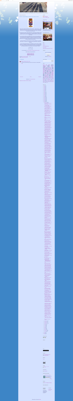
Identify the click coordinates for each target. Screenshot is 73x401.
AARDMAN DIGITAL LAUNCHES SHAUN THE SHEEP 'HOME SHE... (47, 260)
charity (48, 73)
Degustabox (46, 75)
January (45, 331)
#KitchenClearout (46, 77)
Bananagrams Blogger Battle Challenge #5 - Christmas (47, 292)
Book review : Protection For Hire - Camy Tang (47, 252)
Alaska (46, 82)
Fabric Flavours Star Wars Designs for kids (47, 191)
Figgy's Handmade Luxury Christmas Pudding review (47, 204)
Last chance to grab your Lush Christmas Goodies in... (48, 159)
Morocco (44, 82)
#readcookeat (51, 77)
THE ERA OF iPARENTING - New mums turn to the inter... (47, 179)
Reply (22, 63)
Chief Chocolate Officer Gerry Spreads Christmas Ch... (47, 219)
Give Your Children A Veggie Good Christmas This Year (47, 298)
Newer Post (21, 76)
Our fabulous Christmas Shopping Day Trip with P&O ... (48, 302)
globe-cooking (49, 68)
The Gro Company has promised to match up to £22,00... (47, 174)
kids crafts (44, 71)
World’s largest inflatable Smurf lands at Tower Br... (47, 288)
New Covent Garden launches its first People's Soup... (48, 182)
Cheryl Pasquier (46, 16)
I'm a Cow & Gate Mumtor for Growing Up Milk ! (47, 180)
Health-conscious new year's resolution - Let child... (47, 156)
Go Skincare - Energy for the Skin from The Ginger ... (47, 312)
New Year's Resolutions (49, 80)
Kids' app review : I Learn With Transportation (48, 246)
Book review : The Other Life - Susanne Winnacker (48, 163)
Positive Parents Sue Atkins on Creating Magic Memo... (48, 269)
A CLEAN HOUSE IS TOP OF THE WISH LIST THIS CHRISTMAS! (47, 170)
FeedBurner (49, 56)
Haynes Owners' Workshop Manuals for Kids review (47, 305)
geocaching (44, 78)
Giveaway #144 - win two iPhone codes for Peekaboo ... (48, 317)
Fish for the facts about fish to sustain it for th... (47, 188)
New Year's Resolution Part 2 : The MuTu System (48, 105)
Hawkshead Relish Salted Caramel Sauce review (47, 283)
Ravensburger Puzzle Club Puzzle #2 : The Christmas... (48, 164)
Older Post (40, 76)
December (45, 102)
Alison (22, 61)
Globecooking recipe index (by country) (47, 48)
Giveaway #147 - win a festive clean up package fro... (47, 194)
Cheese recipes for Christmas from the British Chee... (47, 148)
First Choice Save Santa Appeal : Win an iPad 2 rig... (48, 263)
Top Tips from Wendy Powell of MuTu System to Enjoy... (48, 212)
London (51, 81)
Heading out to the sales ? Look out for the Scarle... (47, 140)
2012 (44, 100)
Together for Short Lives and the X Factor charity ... (47, 310)
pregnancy (48, 76)
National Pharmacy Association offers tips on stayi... (48, 253)
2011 (44, 101)
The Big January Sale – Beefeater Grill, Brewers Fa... (47, 116)
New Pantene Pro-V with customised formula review (47, 112)
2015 (44, 97)
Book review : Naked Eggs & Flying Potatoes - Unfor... (47, 234)
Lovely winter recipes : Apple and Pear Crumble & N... (47, 207)
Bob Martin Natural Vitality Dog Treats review (48, 250)
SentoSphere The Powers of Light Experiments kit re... (47, 313)
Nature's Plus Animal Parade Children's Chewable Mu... (47, 267)
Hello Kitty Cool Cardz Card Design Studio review (47, 129)
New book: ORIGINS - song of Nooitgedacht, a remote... (48, 138)
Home (30, 76)
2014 (44, 98)
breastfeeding (48, 79)
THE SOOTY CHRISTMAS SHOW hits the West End (47, 296)
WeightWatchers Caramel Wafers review (47, 202)
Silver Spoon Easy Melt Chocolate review (47, 168)
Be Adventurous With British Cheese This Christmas (47, 150)
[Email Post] (29, 56)
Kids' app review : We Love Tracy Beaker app (47, 290)
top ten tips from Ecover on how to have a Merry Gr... (47, 196)
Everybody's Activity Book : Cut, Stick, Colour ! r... (47, 209)
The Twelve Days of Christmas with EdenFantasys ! (48, 214)
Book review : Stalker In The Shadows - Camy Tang (47, 172)
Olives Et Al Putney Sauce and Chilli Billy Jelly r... (48, 142)
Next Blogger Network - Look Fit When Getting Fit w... (47, 184)
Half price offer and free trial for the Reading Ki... (47, 200)
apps (51, 75)
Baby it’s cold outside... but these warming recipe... (47, 131)
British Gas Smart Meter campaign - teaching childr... (48, 121)
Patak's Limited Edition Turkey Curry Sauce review (48, 154)
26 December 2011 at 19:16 (26, 61)
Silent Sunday (51, 74)
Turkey (45, 81)
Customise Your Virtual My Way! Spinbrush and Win (47, 227)
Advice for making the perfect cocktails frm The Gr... (47, 161)
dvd (48, 71)
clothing (52, 73)
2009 (44, 333)
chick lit (44, 76)
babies (44, 68)
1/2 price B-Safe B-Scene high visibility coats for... (48, 199)
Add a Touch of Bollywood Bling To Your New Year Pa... (47, 152)
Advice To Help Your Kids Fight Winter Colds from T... (48, 110)
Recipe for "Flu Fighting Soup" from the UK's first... (48, 108)
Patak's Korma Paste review (30, 53)
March (45, 329)
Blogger (40, 399)
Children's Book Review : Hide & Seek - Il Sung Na (48, 270)
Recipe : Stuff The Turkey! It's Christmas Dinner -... (47, 239)
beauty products (49, 70)
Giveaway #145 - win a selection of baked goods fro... (47, 238)
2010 (44, 332)
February (45, 330)
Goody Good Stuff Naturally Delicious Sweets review (47, 265)
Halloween (52, 76)
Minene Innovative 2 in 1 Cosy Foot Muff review (48, 255)
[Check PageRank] (44, 337)
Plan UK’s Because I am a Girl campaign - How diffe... (48, 222)
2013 (44, 99)
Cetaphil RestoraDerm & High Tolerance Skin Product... (47, 205)
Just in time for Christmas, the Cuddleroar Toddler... (47, 299)
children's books (45, 69)
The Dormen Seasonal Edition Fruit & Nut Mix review (48, 127)
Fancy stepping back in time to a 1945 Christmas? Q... (48, 235)
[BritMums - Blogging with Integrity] (47, 382)
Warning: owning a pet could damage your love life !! (47, 124)
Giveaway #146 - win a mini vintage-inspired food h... (47, 215)
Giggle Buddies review (47, 132)
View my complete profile (46, 17)
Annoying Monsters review (47, 133)
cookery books (50, 78)
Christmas (22, 57)
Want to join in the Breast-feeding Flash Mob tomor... (47, 232)
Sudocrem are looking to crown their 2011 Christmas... (47, 276)
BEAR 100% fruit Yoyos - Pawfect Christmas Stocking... (47, 186)
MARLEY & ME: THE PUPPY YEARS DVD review (47, 278)
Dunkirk (44, 79)
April (45, 328)
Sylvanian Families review (47, 197)
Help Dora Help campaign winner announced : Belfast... (47, 280)
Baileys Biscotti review (47, 293)
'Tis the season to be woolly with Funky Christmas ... (47, 243)
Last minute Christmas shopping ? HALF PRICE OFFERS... (47, 248)
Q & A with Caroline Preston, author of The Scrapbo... (47, 145)
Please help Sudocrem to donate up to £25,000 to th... (48, 274)
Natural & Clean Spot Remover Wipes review (48, 193)
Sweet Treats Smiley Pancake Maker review (47, 285)
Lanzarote (48, 81)
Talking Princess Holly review (47, 158)
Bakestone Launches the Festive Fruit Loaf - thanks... (48, 241)
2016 (44, 96)
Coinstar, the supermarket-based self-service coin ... (47, 282)
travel (46, 74)
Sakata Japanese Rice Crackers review (47, 225)
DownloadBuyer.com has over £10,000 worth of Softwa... (47, 307)
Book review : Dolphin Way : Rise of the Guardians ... (47, 189)
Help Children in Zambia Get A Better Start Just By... (48, 294)
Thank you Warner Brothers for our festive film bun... (47, 143)
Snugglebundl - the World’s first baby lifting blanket (47, 122)
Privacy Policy (44, 47)
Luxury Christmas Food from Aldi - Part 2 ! (47, 244)
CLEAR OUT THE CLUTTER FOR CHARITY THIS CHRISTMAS (47, 137)
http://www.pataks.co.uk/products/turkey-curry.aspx (33, 50)
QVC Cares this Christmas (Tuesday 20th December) (47, 210)
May (45, 327)
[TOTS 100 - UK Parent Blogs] (46, 366)
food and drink (26, 57)
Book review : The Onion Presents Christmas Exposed (47, 229)
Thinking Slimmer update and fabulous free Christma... (47, 303)
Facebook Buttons (46, 355)
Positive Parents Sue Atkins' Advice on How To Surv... (47, 220)
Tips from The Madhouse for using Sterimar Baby (47, 308)
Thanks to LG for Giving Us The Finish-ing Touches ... (47, 166)
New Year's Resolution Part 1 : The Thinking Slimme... (48, 107)
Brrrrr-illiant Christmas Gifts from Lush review (47, 258)
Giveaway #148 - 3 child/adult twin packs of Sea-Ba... (47, 147)
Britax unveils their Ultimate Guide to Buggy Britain (47, 126)
